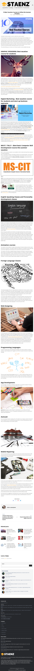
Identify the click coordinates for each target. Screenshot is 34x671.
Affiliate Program (4, 630)
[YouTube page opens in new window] (4, 618)
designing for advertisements (13, 82)
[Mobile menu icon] (32, 5)
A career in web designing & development (15, 336)
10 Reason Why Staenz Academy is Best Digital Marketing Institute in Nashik (28, 545)
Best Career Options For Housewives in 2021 (28, 537)
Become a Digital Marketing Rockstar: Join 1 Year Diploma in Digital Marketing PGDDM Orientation (17, 588)
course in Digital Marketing (11, 485)
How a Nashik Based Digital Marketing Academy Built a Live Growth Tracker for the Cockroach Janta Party (17, 573)
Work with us (4, 632)
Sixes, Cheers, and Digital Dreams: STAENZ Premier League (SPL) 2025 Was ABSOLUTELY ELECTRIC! (18, 580)
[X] (16, 500)
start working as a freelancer (18, 89)
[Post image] (3, 530)
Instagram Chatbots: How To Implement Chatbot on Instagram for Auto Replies (16, 591)
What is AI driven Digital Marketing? (10, 576)
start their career (5, 192)
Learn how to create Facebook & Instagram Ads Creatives (10, 86)
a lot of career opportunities (19, 136)
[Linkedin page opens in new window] (5, 618)
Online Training (4, 628)
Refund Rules (4, 634)
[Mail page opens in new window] (9, 618)
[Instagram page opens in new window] (8, 618)
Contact (3, 626)
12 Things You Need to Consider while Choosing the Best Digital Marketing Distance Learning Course (11, 545)
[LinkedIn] (20, 500)
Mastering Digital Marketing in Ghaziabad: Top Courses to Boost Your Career (11, 531)
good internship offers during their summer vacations (19, 139)
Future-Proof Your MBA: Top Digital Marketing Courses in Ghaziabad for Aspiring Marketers (28, 531)
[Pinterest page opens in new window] (6, 618)
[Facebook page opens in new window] (1, 618)
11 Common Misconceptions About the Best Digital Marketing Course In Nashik (11, 538)
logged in (5, 558)
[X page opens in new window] (2, 618)
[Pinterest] (18, 500)
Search (3, 563)
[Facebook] (13, 500)
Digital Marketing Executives (9, 137)
